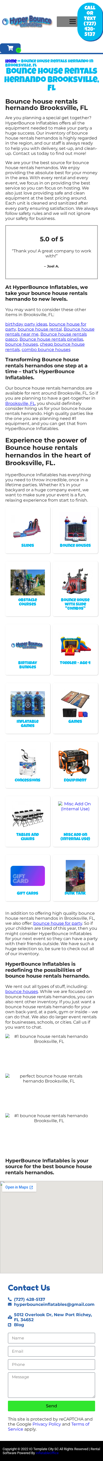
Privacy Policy (46, 1424)
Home (11, 61)
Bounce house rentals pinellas (51, 339)
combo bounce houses (46, 349)
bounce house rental (40, 329)
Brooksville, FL (20, 403)
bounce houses (21, 344)
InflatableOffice (47, 1453)
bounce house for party (57, 923)
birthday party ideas (26, 324)
